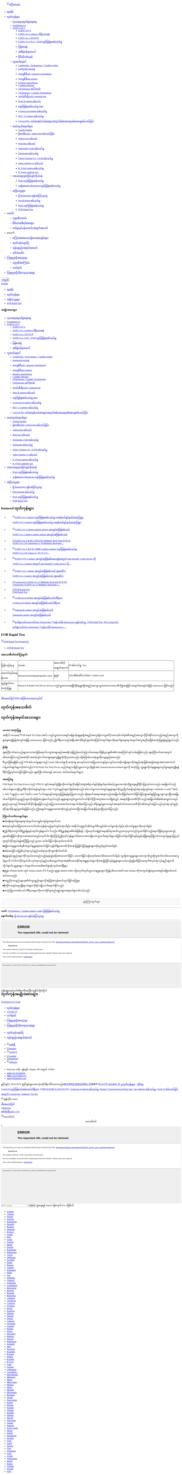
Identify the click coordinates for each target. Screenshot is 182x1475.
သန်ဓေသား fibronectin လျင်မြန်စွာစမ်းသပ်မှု (39, 186)
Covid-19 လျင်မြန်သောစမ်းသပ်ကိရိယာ (20, 1089)
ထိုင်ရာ (140, 1084)
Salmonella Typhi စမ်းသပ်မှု (31, 148)
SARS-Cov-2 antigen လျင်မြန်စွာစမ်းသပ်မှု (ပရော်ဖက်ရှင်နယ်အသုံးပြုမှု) (47, 522)
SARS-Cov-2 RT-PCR (28, 38)
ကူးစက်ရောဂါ (19, 61)
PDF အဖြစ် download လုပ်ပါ (28, 698)
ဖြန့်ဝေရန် (22, 46)
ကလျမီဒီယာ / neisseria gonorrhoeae (35, 74)
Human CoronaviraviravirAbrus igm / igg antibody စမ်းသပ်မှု (128, 1089)
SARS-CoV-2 (19, 28)
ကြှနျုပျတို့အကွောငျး (17, 257)
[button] (91, 901)
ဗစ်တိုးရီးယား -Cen (10, 1111)
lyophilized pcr (19, 25)
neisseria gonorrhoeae (28, 83)
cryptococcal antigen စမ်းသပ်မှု (32, 111)
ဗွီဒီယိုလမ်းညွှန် (25, 56)
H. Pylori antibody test (28, 172)
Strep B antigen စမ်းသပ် (29, 101)
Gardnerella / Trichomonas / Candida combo (38, 65)
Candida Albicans (26, 85)
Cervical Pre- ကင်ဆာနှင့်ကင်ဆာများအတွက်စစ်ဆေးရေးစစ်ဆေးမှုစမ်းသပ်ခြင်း (56, 121)
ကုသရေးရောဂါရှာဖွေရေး (25, 21)
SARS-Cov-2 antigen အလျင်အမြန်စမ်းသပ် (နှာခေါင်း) (38, 576)
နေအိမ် (10, 11)
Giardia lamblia (25, 130)
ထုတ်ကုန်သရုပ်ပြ (21, 243)
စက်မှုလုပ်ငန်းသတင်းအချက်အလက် (30, 228)
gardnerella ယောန (26, 69)
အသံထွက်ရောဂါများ (23, 126)
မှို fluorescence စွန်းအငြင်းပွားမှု (32, 195)
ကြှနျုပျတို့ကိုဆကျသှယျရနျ (21, 272)
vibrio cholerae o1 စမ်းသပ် (30, 163)
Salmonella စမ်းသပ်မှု (28, 153)
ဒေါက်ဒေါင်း (18, 252)
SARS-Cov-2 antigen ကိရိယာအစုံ (34, 34)
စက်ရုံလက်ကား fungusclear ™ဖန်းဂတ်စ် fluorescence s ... (39, 627)
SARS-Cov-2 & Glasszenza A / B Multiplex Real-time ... (38, 543)
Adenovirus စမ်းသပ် (27, 138)
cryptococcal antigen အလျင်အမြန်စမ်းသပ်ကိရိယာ (36, 603)
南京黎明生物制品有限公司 (77, 1084)
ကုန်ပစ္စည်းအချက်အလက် (25, 247)
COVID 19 (12, 1012)
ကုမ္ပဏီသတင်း (20, 218)
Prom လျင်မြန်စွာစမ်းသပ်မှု (31, 181)
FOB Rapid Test (25, 209)
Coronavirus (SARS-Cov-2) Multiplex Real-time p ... (36, 585)
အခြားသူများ (19, 190)
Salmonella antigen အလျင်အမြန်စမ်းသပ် (32, 615)
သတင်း (10, 213)
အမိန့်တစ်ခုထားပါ (27, 51)
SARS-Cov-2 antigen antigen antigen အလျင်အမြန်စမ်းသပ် (40, 534)
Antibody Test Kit (29, 1094)
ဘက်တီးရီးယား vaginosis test (32, 96)
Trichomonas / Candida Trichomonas (34, 93)
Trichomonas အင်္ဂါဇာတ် (29, 89)
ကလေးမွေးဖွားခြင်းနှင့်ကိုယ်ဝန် (27, 176)
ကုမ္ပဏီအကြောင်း (21, 262)
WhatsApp (6, 1108)
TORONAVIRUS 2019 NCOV (54, 1089)
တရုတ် (5, 279)
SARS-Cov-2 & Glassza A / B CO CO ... (31, 553)
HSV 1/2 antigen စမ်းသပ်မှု (31, 116)
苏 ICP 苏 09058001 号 (109, 1084)
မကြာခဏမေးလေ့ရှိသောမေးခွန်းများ (30, 238)
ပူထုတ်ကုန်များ (128, 1084)
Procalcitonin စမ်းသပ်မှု (29, 200)
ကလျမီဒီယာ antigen (28, 79)
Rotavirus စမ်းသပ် (27, 143)
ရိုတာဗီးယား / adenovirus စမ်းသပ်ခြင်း (36, 133)
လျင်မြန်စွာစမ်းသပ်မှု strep (30, 106)
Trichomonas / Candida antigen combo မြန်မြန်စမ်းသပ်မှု (34, 911)
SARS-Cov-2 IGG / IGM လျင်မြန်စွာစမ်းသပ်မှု (40, 41)
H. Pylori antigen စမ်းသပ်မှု (31, 168)
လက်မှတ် (17, 267)
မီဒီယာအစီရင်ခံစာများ (23, 223)
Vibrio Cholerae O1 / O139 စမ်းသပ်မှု (35, 158)
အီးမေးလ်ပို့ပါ (8, 698)
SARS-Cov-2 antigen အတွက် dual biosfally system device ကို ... (42, 564)
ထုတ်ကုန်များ (13, 16)
